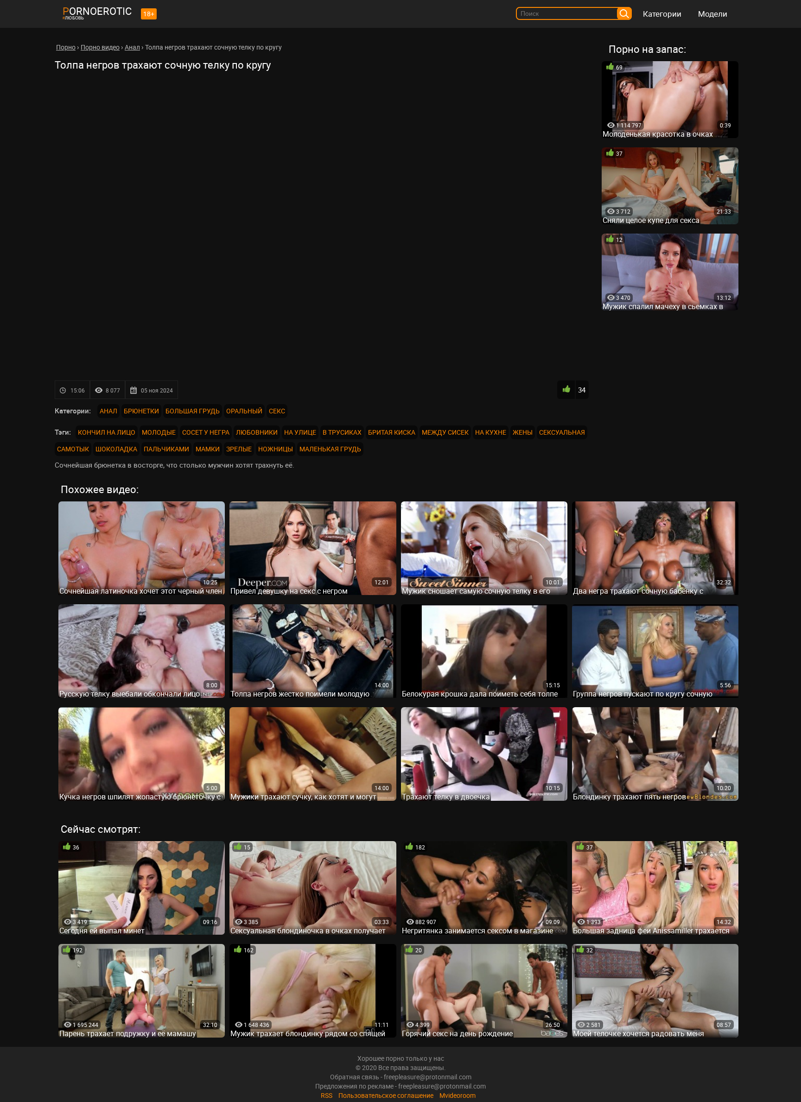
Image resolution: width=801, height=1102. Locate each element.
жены (523, 432)
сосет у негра (205, 432)
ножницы (275, 448)
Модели (712, 13)
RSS (326, 1095)
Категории (662, 13)
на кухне (490, 432)
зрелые (239, 448)
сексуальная (562, 432)
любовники (257, 432)
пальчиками (166, 448)
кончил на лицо (106, 432)
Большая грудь (192, 410)
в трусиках (342, 432)
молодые (159, 432)
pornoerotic (97, 11)
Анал (108, 410)
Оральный (244, 410)
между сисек (445, 432)
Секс (277, 410)
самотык (73, 448)
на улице (300, 432)
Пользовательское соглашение (385, 1095)
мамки (208, 448)
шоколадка (116, 448)
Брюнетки (141, 410)
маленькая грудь (330, 448)
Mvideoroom (457, 1095)
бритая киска (391, 432)
